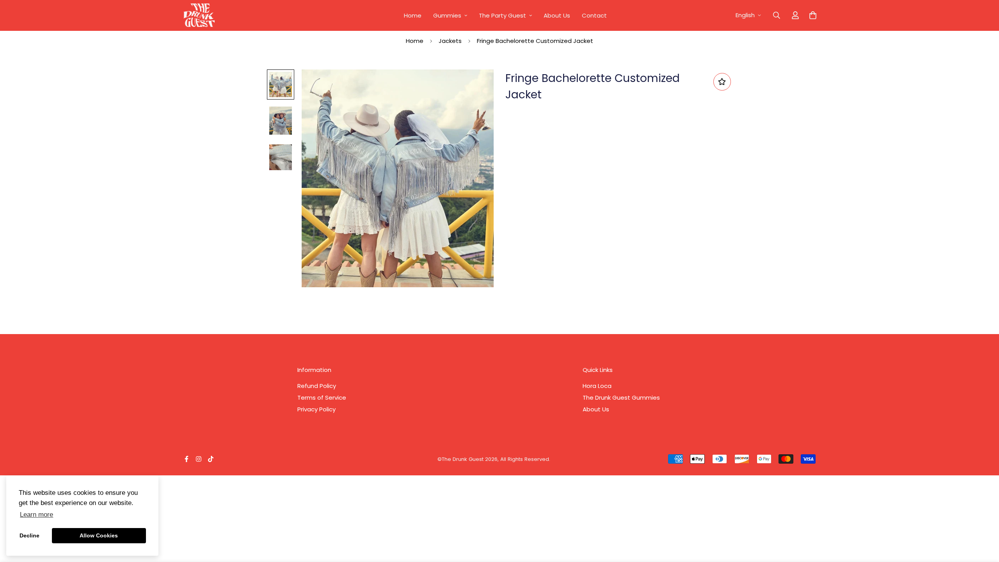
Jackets (450, 41)
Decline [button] (29, 535)
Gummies (447, 15)
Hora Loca (597, 386)
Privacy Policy (316, 409)
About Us (557, 15)
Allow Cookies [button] (99, 535)
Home (412, 15)
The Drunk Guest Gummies (621, 397)
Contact (594, 15)
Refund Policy (316, 386)
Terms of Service (321, 397)
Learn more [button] (36, 514)
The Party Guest (502, 15)
